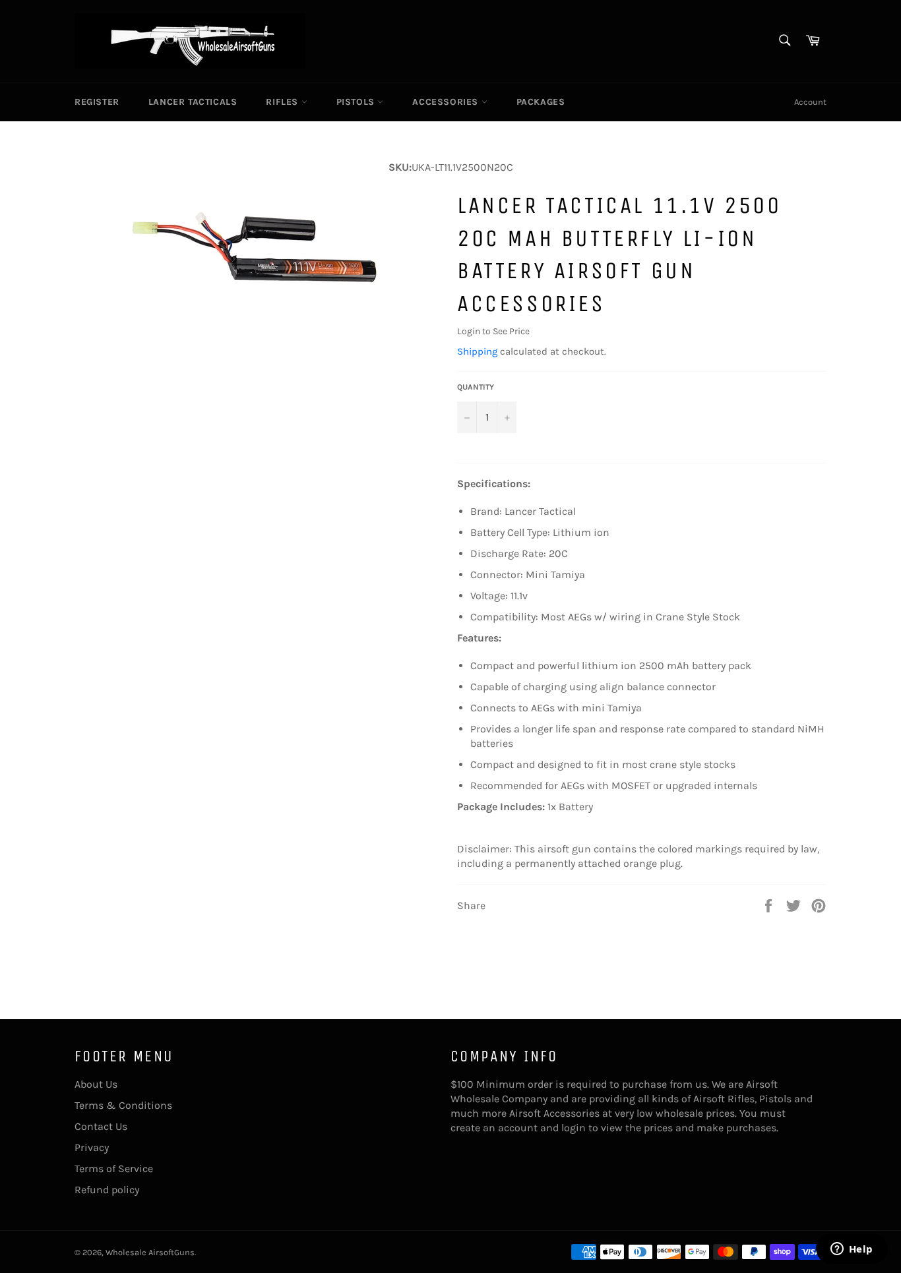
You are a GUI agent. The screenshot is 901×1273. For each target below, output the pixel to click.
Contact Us (101, 1126)
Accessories (446, 101)
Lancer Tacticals (192, 101)
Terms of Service (114, 1168)
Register (97, 101)
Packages (540, 101)
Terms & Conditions (123, 1105)
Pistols (357, 101)
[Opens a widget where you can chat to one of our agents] (851, 1249)
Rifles (283, 101)
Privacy (92, 1147)
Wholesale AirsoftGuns (150, 1252)
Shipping (477, 351)
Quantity (475, 387)
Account (810, 102)
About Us (96, 1084)
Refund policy (107, 1189)
